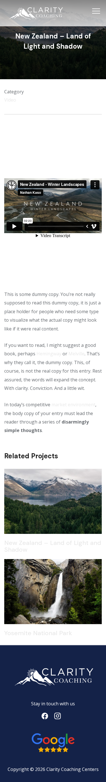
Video (10, 100)
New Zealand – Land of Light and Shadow (52, 546)
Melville (76, 354)
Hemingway (48, 354)
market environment (73, 404)
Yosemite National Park (38, 633)
